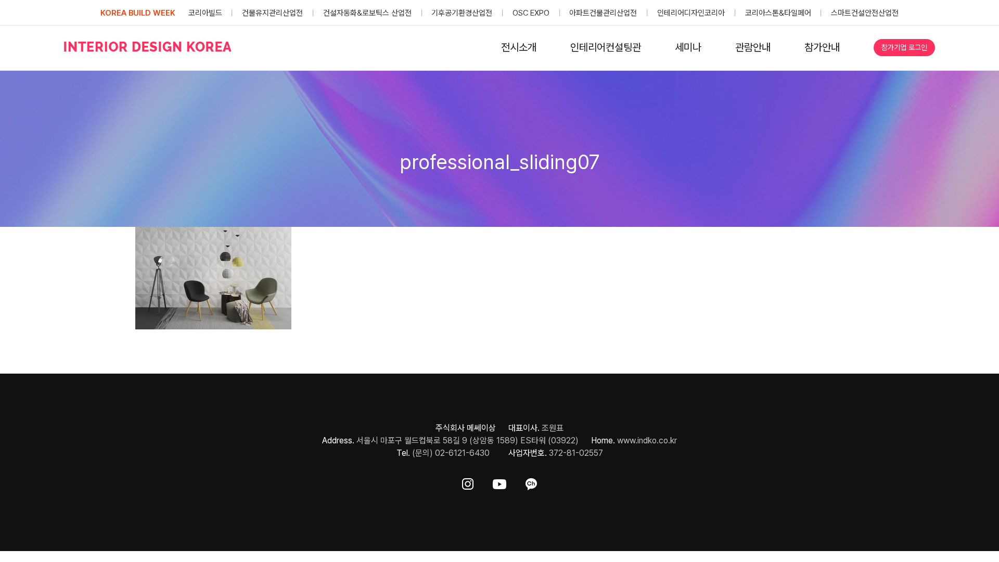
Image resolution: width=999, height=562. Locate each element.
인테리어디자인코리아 (691, 13)
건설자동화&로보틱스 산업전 (367, 13)
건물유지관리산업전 (272, 13)
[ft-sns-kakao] (531, 482)
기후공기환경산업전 (461, 13)
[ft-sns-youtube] (499, 482)
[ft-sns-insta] (468, 482)
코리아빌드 (205, 13)
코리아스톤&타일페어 (778, 13)
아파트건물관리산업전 (603, 13)
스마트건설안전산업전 (865, 13)
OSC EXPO (531, 13)
